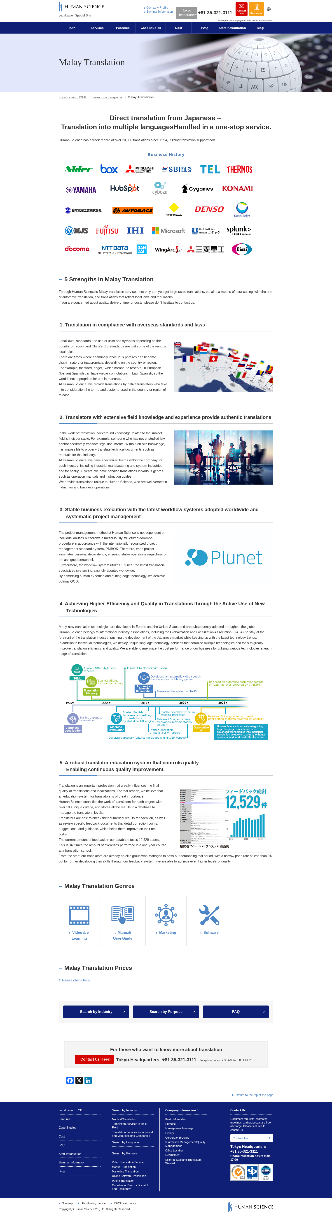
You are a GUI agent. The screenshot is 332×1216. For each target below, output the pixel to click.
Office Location (174, 1150)
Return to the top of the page (254, 1095)
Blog (260, 28)
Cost (178, 28)
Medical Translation (124, 1119)
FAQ (204, 28)
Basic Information (176, 1119)
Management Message (179, 1128)
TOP (71, 28)
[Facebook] (70, 1080)
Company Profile (157, 7)
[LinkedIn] (88, 1080)
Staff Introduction (232, 28)
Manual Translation (124, 1167)
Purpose (170, 1124)
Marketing (167, 932)
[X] (79, 1080)
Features (123, 28)
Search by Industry (96, 1012)
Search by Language (107, 97)
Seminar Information (159, 11)
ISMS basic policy (125, 1203)
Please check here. (76, 980)
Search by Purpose (166, 1012)
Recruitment (172, 1155)
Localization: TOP (70, 1110)
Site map (67, 1203)
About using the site (94, 1203)
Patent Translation (123, 1180)
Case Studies (151, 28)
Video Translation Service (128, 1162)
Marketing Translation (125, 1171)
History (169, 1133)
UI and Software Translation (129, 1176)
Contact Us (240, 1138)
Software (211, 932)
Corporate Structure (177, 1137)
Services (97, 28)
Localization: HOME (73, 97)
